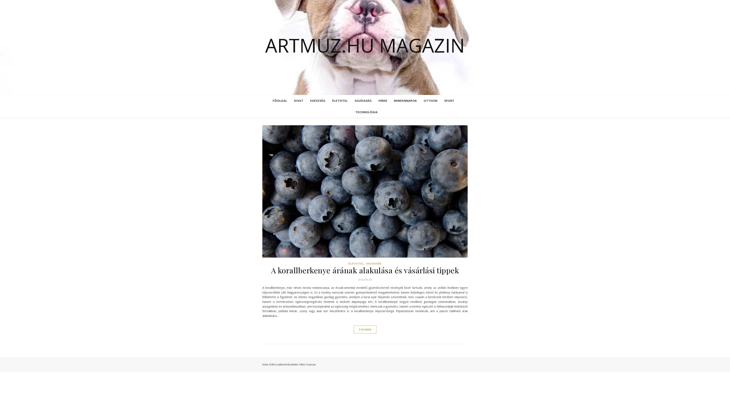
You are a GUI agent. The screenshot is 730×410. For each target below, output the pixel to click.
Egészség (317, 100)
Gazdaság (363, 100)
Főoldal (280, 100)
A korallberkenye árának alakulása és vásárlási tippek (365, 270)
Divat (298, 100)
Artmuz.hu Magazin (365, 45)
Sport (449, 100)
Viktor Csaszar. (307, 364)
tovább (365, 329)
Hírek (382, 100)
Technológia (366, 112)
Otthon (430, 100)
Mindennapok (405, 100)
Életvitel (340, 100)
